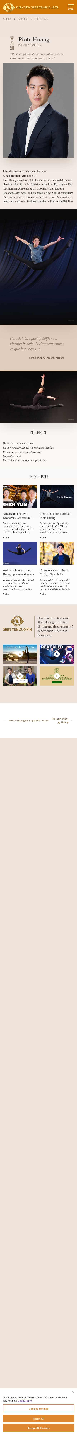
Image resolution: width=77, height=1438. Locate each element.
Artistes (7, 19)
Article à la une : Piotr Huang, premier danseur (18, 572)
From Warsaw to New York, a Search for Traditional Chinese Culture (54, 572)
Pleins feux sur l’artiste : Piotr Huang (55, 515)
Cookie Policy (24, 1400)
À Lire (6, 537)
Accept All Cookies (39, 1428)
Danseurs (23, 19)
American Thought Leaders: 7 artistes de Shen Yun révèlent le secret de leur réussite (17, 515)
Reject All (38, 1418)
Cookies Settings (38, 1408)
